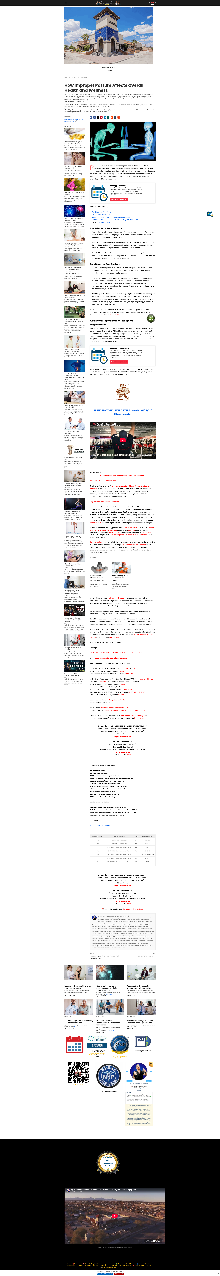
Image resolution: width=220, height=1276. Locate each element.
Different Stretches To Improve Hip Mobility (72, 512)
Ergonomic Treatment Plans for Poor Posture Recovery (77, 987)
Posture (76, 81)
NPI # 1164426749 (123, 752)
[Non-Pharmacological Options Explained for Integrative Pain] (141, 1007)
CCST (126, 653)
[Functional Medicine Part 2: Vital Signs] (74, 423)
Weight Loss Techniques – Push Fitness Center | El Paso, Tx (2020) (74, 620)
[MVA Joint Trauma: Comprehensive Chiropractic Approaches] (110, 1007)
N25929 (121, 695)
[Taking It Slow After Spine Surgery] (74, 640)
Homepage (67, 77)
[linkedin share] (105, 117)
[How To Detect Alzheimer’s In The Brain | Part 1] (74, 211)
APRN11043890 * (128, 689)
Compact (102, 682)
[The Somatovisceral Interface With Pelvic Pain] (74, 287)
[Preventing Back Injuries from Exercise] (74, 184)
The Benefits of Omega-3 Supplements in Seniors (73, 143)
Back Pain (131, 530)
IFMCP (131, 653)
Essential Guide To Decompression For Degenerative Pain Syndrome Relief (74, 376)
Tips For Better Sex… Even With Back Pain (73, 167)
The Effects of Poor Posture (102, 212)
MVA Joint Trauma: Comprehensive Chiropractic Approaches (108, 1022)
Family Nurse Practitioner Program (133, 716)
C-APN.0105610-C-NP (137, 692)
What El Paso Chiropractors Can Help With (73, 406)
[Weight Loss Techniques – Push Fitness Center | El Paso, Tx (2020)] (74, 610)
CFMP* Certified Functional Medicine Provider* (120, 1057)
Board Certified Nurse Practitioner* (114, 708)
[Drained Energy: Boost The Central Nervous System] (121, 568)
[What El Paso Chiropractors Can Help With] (74, 397)
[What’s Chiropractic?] (74, 341)
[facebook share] (91, 117)
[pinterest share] (101, 117)
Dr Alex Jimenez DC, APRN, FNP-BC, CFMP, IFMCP (112, 916)
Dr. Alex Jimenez (96, 653)
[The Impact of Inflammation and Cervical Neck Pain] (99, 568)
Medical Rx (99, 982)
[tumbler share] (115, 117)
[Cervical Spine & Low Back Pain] (74, 450)
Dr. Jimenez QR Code (78, 1084)
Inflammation (131, 982)
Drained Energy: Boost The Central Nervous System (120, 577)
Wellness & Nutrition (131, 528)
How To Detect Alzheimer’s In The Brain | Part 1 (74, 219)
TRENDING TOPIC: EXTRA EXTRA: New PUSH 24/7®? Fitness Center (116, 220)
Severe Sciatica (113, 532)
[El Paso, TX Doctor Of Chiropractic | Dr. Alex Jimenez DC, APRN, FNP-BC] (108, 3)
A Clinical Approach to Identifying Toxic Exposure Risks (78, 1021)
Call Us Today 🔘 (119, 1273)
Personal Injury (101, 1016)
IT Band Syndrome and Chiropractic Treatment (72, 537)
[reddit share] (112, 117)
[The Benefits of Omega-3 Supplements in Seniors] (74, 134)
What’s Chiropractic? (71, 349)
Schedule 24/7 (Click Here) (133, 909)
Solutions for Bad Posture (101, 214)
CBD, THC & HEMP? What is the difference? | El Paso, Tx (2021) (73, 321)
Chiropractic (75, 77)
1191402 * (123, 684)
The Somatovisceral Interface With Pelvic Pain (74, 296)
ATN (140, 653)
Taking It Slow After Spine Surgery (73, 649)
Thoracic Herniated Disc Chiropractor (72, 565)
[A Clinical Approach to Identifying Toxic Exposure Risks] (78, 1007)
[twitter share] (98, 117)
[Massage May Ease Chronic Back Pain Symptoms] (74, 235)
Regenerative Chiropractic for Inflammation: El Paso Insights (139, 987)
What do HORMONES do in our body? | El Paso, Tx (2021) (74, 675)
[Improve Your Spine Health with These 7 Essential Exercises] (74, 259)
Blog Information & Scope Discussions (104, 502)
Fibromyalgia (147, 532)
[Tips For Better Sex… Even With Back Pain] (74, 158)
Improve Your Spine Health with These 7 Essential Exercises (73, 269)
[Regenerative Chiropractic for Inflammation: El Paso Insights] (141, 972)
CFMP (136, 653)
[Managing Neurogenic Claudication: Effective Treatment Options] (74, 582)
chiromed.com (95, 523)
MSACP (108, 653)
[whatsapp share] (108, 117)
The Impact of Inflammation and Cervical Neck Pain (97, 577)
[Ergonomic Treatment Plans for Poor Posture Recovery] (78, 972)
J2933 (128, 755)
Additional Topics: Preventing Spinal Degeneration (111, 217)
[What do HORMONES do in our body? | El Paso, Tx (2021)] (74, 666)
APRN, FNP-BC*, (118, 653)
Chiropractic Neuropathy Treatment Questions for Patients (72, 485)
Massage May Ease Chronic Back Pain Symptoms (73, 244)
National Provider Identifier (100, 825)
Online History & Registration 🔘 (104, 1273)
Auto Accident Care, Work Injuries (105, 530)
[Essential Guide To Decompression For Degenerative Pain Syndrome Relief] (74, 366)
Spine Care (84, 77)
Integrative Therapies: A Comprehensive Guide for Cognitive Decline (106, 988)
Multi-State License (111, 710)
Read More (86, 994)
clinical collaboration (117, 598)
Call (152, 3)
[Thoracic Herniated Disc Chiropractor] (74, 556)
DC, (104, 653)
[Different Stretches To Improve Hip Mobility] (74, 504)
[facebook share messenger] (94, 117)
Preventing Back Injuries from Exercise (74, 193)
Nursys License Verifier (117, 700)
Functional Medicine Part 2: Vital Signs (73, 432)
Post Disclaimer (104, 222)
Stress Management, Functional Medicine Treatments (129, 535)
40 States (141, 710)
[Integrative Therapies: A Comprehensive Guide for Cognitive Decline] (110, 972)
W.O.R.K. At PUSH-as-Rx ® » (146, 956)
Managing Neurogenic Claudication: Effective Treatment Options (71, 592)
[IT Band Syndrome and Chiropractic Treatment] (74, 528)
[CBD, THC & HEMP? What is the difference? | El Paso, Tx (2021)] (74, 312)
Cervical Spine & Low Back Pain (73, 458)
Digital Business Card (122, 736)
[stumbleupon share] (118, 117)
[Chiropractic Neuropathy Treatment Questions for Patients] (74, 476)
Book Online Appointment (119, 199)
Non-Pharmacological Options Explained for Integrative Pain (140, 1021)
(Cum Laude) (139, 718)
